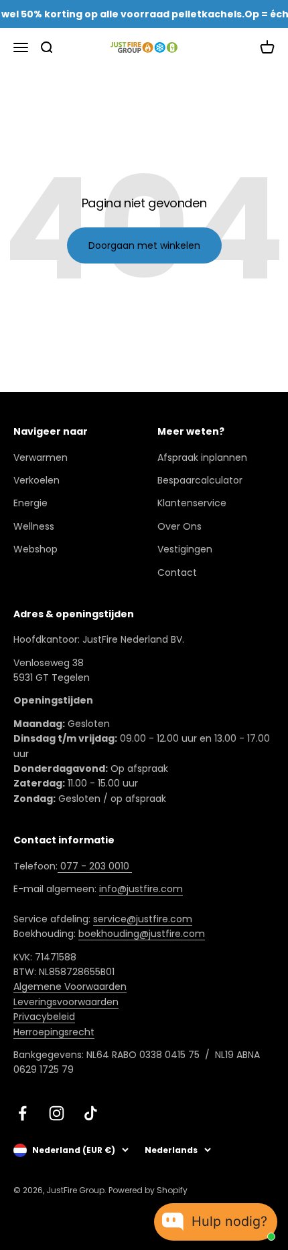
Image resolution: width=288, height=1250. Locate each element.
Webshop (35, 549)
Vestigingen (184, 549)
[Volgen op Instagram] (57, 1113)
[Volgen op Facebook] (22, 1113)
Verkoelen (36, 480)
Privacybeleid (44, 1016)
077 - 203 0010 (95, 866)
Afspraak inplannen (202, 457)
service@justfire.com (142, 919)
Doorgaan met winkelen (144, 245)
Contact (177, 572)
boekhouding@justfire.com (141, 933)
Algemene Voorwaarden (70, 986)
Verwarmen (40, 457)
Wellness (33, 526)
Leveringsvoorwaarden (66, 1002)
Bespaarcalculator (199, 480)
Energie (30, 503)
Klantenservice (191, 503)
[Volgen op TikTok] (91, 1113)
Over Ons (179, 526)
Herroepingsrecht (53, 1032)
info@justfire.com (141, 889)
